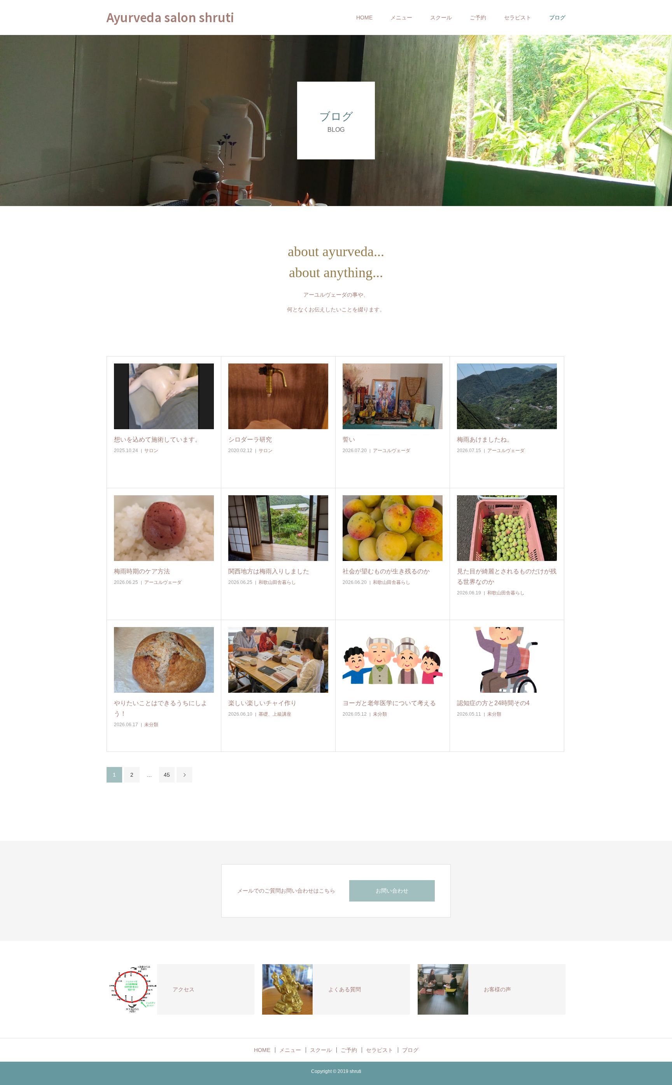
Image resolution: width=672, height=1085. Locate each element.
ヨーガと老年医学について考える (389, 703)
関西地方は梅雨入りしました (268, 571)
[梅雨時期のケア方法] (164, 528)
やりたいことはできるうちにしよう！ (160, 708)
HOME (364, 17)
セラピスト (517, 17)
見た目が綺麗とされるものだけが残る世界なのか (506, 576)
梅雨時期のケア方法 (142, 571)
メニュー (401, 17)
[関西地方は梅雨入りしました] (278, 528)
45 (167, 775)
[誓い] (393, 396)
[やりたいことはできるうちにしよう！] (164, 660)
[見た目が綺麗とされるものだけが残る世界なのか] (507, 528)
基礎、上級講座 (275, 714)
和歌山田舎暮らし (277, 582)
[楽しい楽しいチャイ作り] (278, 660)
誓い (349, 439)
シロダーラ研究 (250, 439)
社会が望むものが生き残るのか (386, 571)
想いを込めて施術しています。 (157, 439)
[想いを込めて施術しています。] (164, 396)
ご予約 (478, 17)
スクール (441, 17)
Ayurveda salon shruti (170, 17)
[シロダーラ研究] (278, 396)
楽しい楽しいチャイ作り (262, 703)
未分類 (151, 724)
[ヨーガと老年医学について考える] (393, 660)
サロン (151, 450)
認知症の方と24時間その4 (493, 703)
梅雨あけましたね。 (485, 439)
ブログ (557, 17)
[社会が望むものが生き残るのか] (393, 528)
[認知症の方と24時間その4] (507, 660)
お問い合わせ (392, 891)
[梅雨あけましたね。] (507, 396)
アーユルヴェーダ (391, 450)
